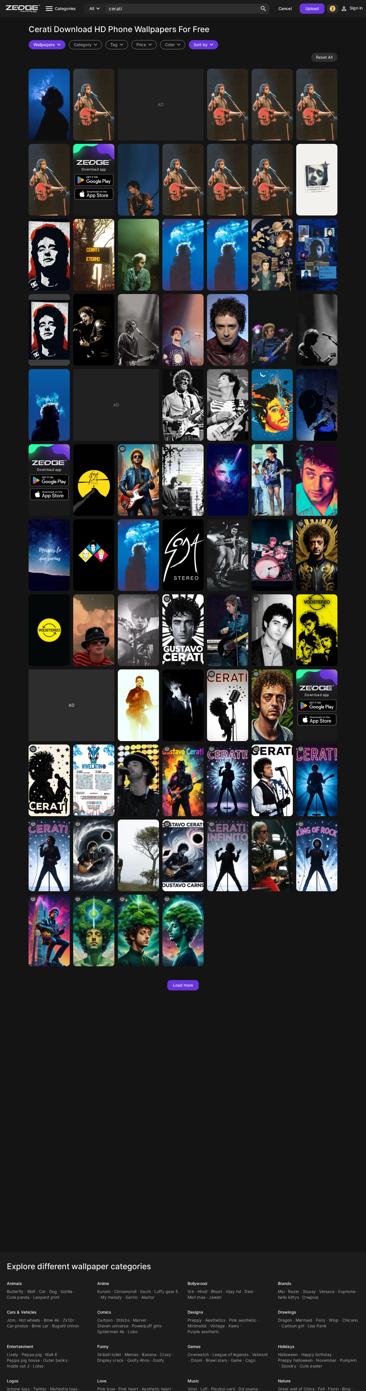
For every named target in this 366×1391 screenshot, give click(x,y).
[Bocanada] (49, 104)
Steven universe (112, 1325)
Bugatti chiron (65, 1325)
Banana (149, 1354)
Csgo (250, 1360)
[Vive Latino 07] (93, 780)
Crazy (165, 1354)
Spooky (288, 1365)
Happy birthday (316, 1354)
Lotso (38, 1365)
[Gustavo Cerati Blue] (49, 405)
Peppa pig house (23, 1360)
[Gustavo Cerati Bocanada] (138, 555)
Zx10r (68, 1320)
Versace (327, 1291)
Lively (12, 1354)
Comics (104, 1312)
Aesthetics (215, 1320)
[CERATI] (227, 104)
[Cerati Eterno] (93, 255)
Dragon (285, 1320)
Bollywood (197, 1283)
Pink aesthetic (242, 1320)
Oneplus (310, 1297)
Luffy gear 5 (166, 1291)
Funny (103, 1346)
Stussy (309, 1291)
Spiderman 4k (110, 1331)
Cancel (285, 8)
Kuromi (104, 1291)
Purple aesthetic (203, 1331)
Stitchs (123, 1320)
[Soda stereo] (316, 630)
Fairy (320, 1320)
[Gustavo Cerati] (49, 255)
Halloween (288, 1354)
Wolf (31, 1291)
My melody (111, 1297)
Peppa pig (32, 1354)
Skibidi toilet (109, 1354)
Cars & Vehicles (22, 1312)
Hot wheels (29, 1320)
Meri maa (196, 1297)
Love (101, 1380)
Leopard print (46, 1297)
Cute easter (311, 1365)
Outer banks (55, 1360)
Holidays (286, 1346)
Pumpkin (348, 1360)
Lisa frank (317, 1325)
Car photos (17, 1325)
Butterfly (15, 1291)
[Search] (263, 8)
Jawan (215, 1297)
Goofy (158, 1360)
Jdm (11, 1320)
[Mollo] (227, 555)
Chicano (350, 1320)
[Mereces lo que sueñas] (49, 555)
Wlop (334, 1320)
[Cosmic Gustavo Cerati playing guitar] (93, 855)
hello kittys (288, 1297)
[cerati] (49, 179)
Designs (195, 1312)
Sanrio (132, 1297)
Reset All (324, 57)
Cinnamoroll (125, 1291)
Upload (312, 8)
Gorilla (67, 1291)
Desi (248, 1291)
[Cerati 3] (316, 179)
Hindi (202, 1291)
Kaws (233, 1325)
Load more (183, 985)
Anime (103, 1283)
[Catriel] (138, 630)
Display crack (110, 1360)
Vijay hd (233, 1291)
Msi (281, 1291)
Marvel (139, 1320)
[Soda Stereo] (93, 480)
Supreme (346, 1291)
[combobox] (117, 44)
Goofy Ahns (138, 1360)
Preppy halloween (295, 1360)
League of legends (230, 1354)
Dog (53, 1291)
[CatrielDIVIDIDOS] (272, 555)
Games (194, 1346)
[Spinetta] (183, 405)
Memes (131, 1354)
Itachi (145, 1291)
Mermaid (304, 1320)
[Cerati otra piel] (183, 480)
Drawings (287, 1312)
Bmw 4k (51, 1320)
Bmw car (40, 1325)
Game (236, 1360)
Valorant (260, 1354)
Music (193, 1380)
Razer (293, 1291)
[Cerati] (93, 104)
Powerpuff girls (146, 1325)
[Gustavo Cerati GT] (316, 405)
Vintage (217, 1325)
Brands (285, 1283)
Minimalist (197, 1325)
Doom (196, 1360)
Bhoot (216, 1291)
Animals (14, 1283)
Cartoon (105, 1320)
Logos (13, 1380)
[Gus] (138, 330)
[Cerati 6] (227, 179)
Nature (284, 1380)
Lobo (133, 1331)
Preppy (195, 1320)
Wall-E (51, 1354)
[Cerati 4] (183, 255)
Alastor (148, 1297)
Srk (191, 1291)
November (326, 1360)
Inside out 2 (18, 1365)
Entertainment (20, 1346)
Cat (42, 1291)
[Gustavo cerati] (93, 330)
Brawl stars (216, 1360)
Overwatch (198, 1354)
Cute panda (18, 1297)
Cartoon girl (292, 1325)
